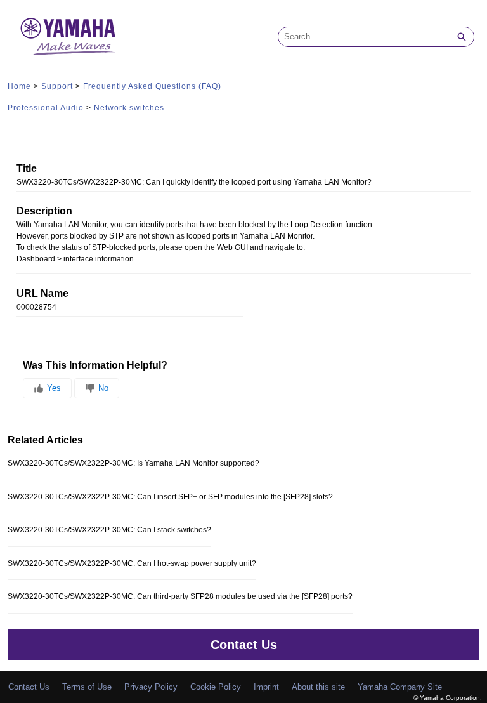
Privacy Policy (151, 687)
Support (57, 86)
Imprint (266, 687)
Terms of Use (87, 687)
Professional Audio (46, 107)
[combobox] (364, 36)
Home (19, 86)
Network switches (129, 107)
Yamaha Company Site (400, 687)
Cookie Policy (215, 687)
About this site (318, 687)
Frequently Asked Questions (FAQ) (152, 86)
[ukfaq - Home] (67, 36)
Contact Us (244, 645)
